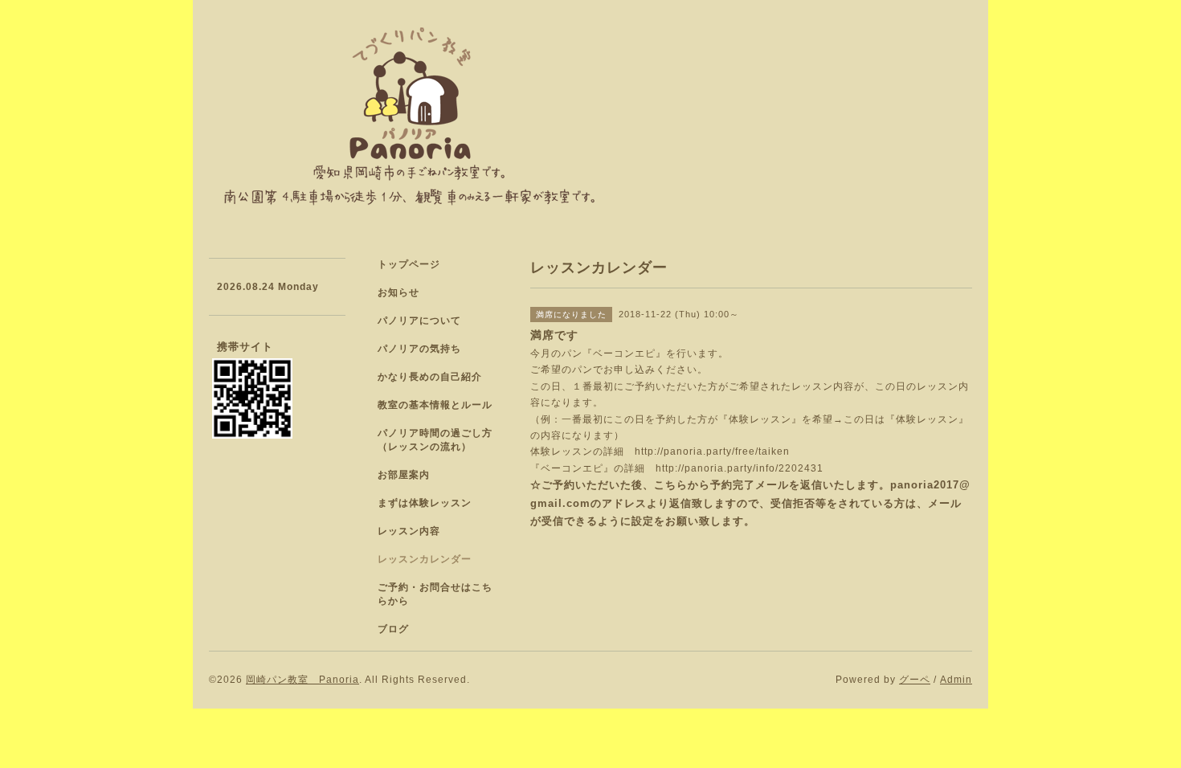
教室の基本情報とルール (435, 405)
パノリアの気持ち (419, 348)
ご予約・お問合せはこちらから (435, 594)
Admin (956, 679)
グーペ (914, 679)
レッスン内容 (409, 531)
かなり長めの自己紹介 (430, 376)
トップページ (409, 264)
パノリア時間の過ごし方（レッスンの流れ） (435, 439)
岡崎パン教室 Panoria (302, 679)
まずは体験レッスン (425, 503)
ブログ (393, 629)
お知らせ (398, 292)
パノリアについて (419, 320)
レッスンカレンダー (425, 559)
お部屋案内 (404, 474)
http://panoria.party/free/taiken (712, 451)
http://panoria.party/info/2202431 (739, 468)
